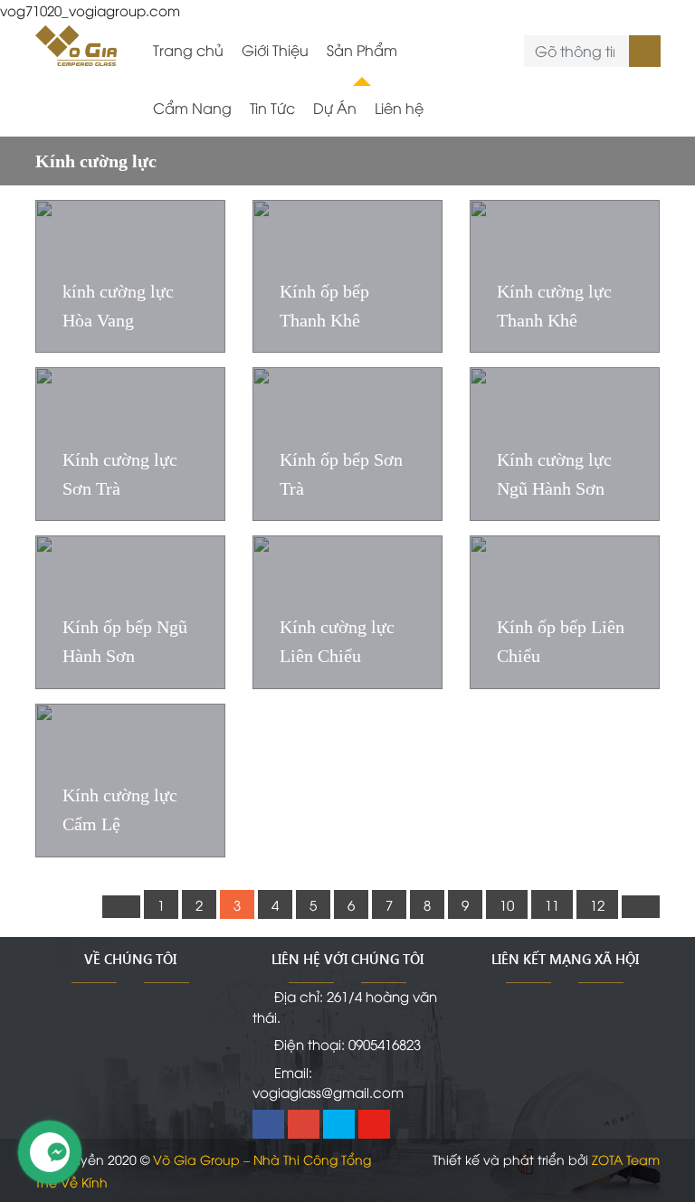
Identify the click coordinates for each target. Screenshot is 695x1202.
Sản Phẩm (362, 50)
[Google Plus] (303, 1124)
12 (597, 904)
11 (552, 904)
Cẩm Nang (192, 108)
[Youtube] (374, 1124)
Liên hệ (399, 108)
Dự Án (335, 108)
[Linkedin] (339, 1124)
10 (507, 904)
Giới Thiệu (275, 50)
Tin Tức (272, 108)
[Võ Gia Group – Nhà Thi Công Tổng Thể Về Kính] (76, 42)
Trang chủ (188, 50)
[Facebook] (268, 1124)
